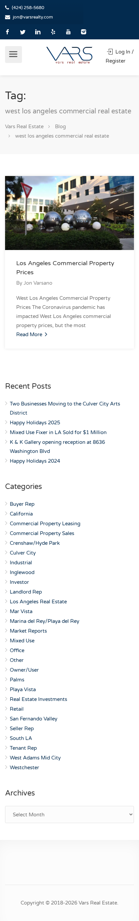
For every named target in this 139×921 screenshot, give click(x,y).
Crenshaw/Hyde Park (35, 543)
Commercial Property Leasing (45, 524)
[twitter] (22, 31)
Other (17, 660)
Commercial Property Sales (42, 533)
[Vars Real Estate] (69, 55)
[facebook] (7, 31)
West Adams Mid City (35, 758)
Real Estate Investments (38, 699)
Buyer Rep (22, 504)
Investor (19, 582)
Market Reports (28, 631)
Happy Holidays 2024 (35, 461)
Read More (30, 334)
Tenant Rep (23, 748)
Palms (17, 680)
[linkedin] (38, 31)
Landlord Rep (26, 592)
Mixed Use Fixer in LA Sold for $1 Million (58, 432)
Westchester (24, 768)
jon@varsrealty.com (33, 17)
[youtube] (68, 31)
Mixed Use (22, 641)
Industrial (21, 563)
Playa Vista (23, 689)
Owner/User (24, 670)
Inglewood (22, 572)
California (21, 514)
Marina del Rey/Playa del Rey (44, 621)
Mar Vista (21, 611)
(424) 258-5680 (28, 7)
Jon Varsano (38, 283)
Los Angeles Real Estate (38, 602)
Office (17, 650)
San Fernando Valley (33, 719)
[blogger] (53, 31)
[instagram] (83, 31)
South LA (21, 738)
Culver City (23, 553)
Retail (17, 709)
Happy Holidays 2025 (35, 423)
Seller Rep (22, 728)
